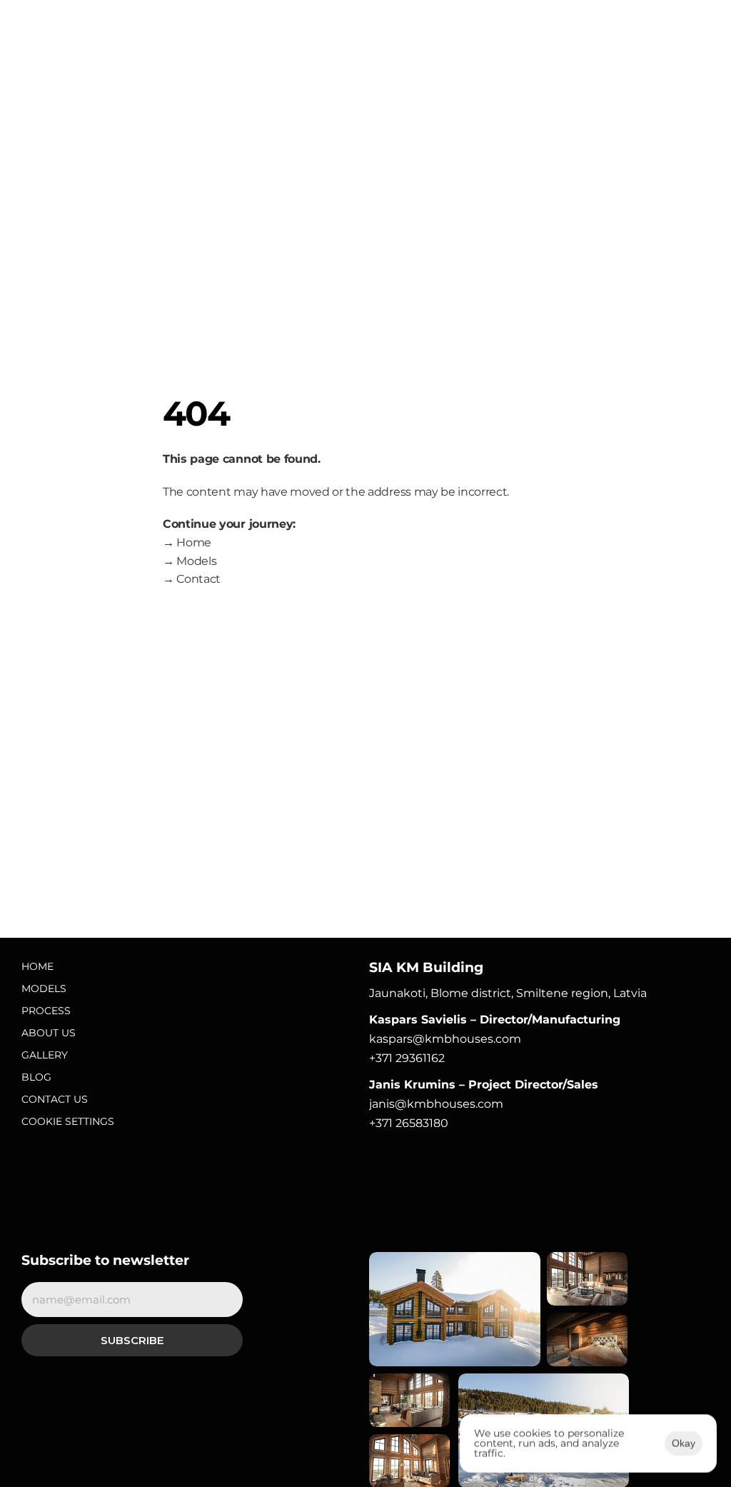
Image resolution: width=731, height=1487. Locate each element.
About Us (48, 1032)
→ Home (187, 542)
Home (37, 966)
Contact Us (54, 1099)
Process (46, 1010)
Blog (36, 1077)
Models (43, 988)
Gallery (44, 1054)
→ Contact (192, 579)
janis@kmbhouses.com (436, 1104)
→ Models (189, 561)
